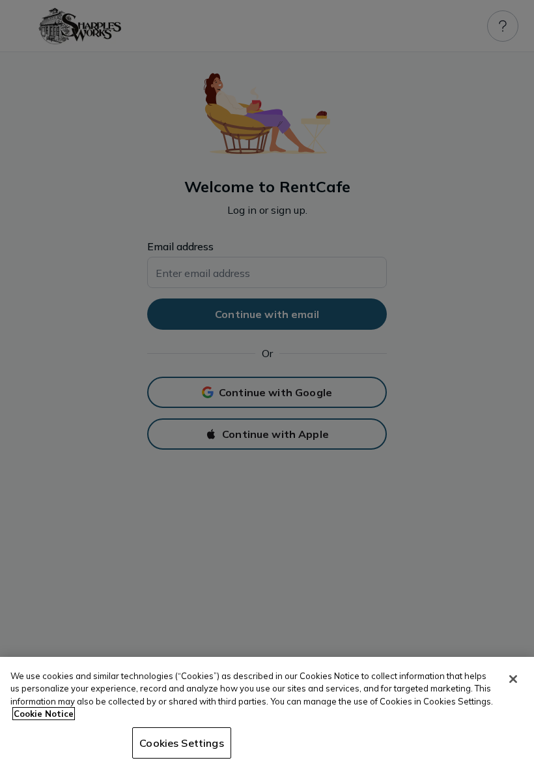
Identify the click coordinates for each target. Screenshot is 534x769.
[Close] (513, 679)
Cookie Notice (44, 713)
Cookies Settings (181, 742)
